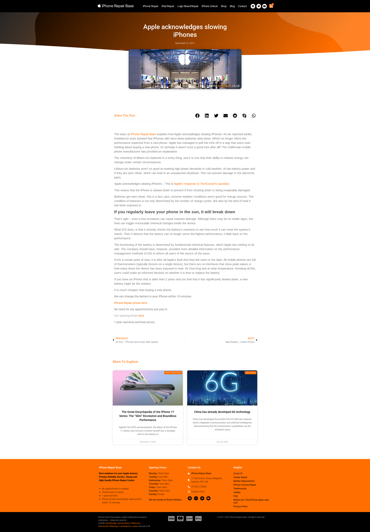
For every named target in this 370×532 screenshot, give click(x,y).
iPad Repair (168, 6)
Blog (232, 6)
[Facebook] (253, 6)
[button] (197, 115)
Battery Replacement (244, 481)
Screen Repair (240, 477)
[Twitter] (258, 6)
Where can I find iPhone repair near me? (251, 501)
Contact (242, 6)
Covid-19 (237, 473)
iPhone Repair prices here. (131, 303)
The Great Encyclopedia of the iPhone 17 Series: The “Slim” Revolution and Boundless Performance (147, 416)
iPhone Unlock (210, 6)
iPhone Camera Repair (244, 484)
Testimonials (240, 488)
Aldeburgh (113, 526)
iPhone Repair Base (143, 134)
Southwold (103, 526)
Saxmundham (123, 523)
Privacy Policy (240, 506)
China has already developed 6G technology (222, 412)
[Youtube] (264, 6)
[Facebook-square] (190, 498)
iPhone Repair (150, 6)
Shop (224, 6)
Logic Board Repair (187, 6)
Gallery (236, 492)
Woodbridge (111, 523)
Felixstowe (135, 523)
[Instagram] (196, 498)
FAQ (235, 496)
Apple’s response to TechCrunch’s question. (202, 183)
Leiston (135, 526)
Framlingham (125, 526)
